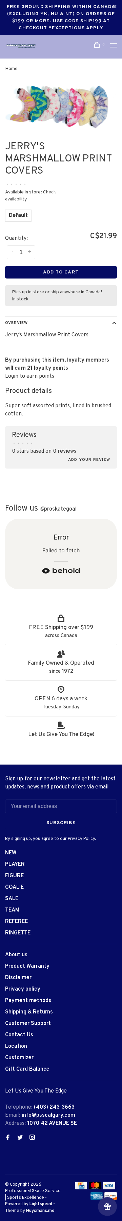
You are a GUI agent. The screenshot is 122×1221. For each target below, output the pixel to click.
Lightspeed (40, 1204)
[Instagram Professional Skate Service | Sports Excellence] (32, 1138)
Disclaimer (18, 977)
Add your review (89, 459)
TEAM (12, 910)
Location (16, 1046)
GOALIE (14, 887)
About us (16, 955)
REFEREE (16, 921)
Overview (16, 323)
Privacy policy (22, 989)
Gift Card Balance (27, 1069)
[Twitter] (20, 1138)
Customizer (19, 1057)
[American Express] (96, 1198)
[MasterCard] (95, 1188)
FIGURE (14, 876)
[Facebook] (8, 1138)
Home (11, 69)
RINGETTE (17, 933)
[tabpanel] (61, 106)
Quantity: (16, 238)
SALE (11, 898)
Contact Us (19, 1035)
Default (18, 215)
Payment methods (28, 1000)
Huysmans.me (40, 1211)
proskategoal (58, 509)
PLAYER (15, 864)
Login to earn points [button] (29, 376)
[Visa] (109, 1188)
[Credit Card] (81, 1188)
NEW (11, 853)
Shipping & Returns (29, 1012)
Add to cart (61, 272)
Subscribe (61, 823)
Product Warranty (27, 966)
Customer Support (28, 1023)
